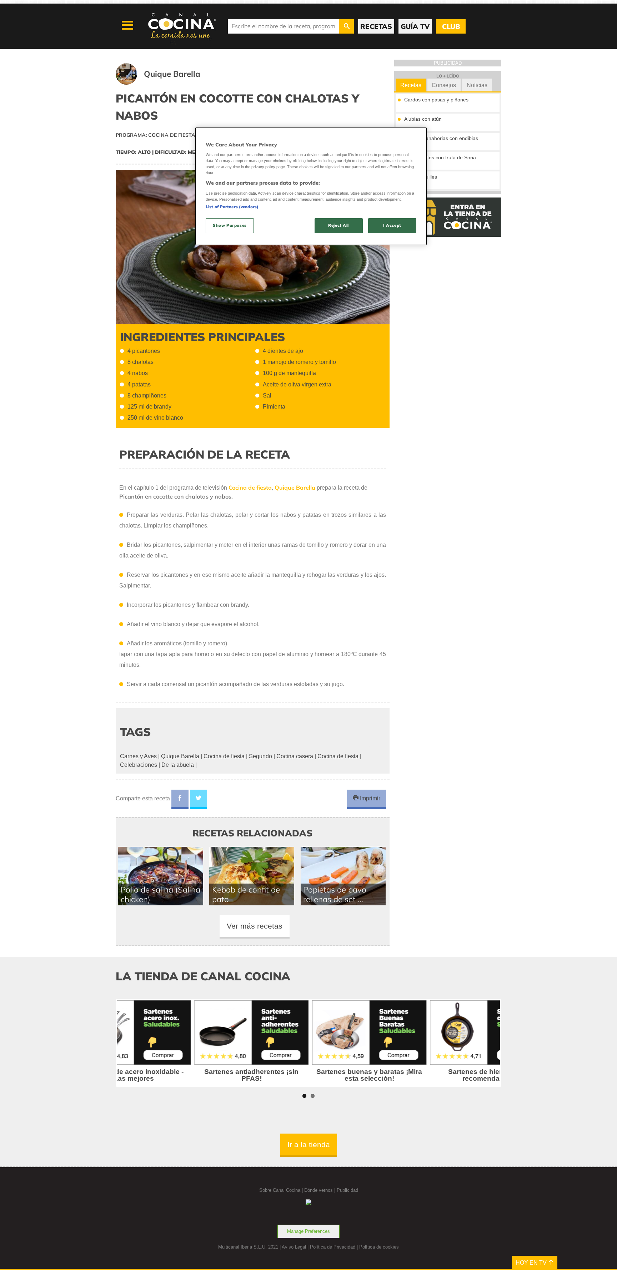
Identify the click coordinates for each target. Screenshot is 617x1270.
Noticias (477, 85)
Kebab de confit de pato (246, 894)
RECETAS (376, 26)
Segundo (260, 756)
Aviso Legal (294, 1247)
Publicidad (347, 1190)
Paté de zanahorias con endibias (441, 138)
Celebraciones (138, 765)
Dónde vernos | (320, 1190)
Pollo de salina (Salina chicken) (160, 894)
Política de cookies (379, 1247)
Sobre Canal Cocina (279, 1190)
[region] (311, 186)
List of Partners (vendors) (232, 206)
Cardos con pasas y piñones (436, 99)
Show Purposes (229, 225)
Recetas (410, 85)
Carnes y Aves (138, 756)
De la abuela (177, 765)
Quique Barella (180, 756)
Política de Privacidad (332, 1247)
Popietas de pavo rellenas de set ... (334, 894)
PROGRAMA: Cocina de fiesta (155, 135)
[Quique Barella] (167, 83)
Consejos (444, 85)
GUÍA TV (415, 26)
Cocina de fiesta (224, 756)
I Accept (392, 225)
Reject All (338, 225)
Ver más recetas (254, 926)
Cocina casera (294, 756)
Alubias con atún (423, 119)
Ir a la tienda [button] (308, 1144)
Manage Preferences (308, 1231)
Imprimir (369, 798)
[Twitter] (198, 799)
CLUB (451, 26)
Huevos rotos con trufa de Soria (440, 157)
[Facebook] (180, 799)
